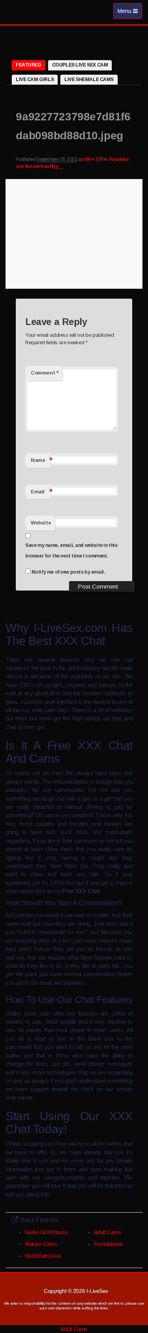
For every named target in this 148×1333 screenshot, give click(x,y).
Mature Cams (41, 1244)
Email (41, 492)
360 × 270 (93, 159)
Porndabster (108, 1244)
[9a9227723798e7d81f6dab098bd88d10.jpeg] (74, 232)
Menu (129, 13)
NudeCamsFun (43, 1256)
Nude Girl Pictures (46, 1232)
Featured (28, 65)
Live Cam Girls (35, 79)
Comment (44, 373)
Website (41, 523)
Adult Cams (107, 1232)
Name (41, 460)
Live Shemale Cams (89, 79)
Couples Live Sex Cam (80, 65)
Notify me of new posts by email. (68, 572)
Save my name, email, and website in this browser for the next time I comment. (71, 550)
